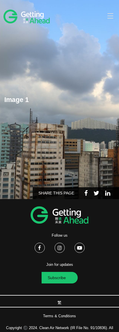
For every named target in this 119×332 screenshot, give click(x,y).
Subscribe (57, 277)
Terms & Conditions (59, 316)
